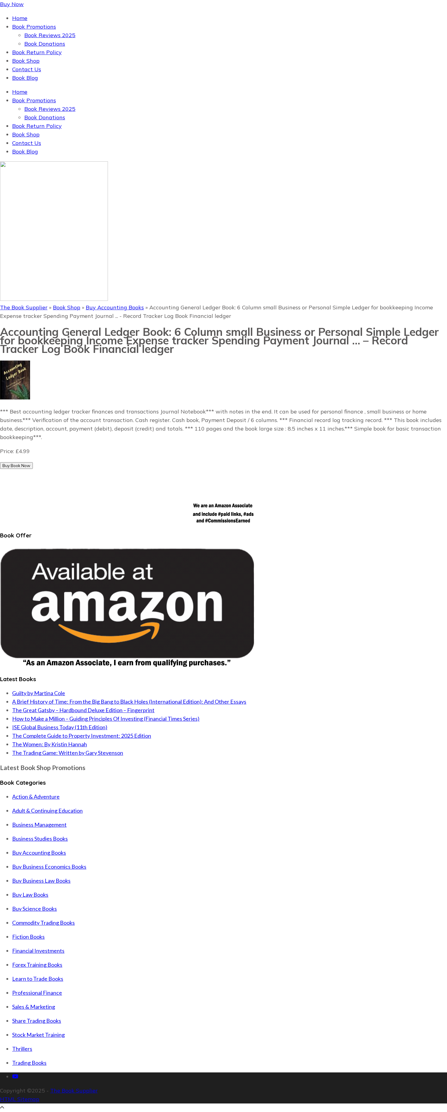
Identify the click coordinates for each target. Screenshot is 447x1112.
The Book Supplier (23, 307)
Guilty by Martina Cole (38, 693)
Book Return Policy (37, 52)
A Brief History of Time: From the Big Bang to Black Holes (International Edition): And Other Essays (129, 701)
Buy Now (12, 4)
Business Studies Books (40, 838)
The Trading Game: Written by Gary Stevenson (67, 752)
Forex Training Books (37, 964)
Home (19, 18)
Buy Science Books (34, 908)
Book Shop (26, 60)
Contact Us (26, 69)
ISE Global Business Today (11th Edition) (59, 727)
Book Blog (25, 77)
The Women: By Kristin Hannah (49, 744)
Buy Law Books (30, 894)
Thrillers (22, 1048)
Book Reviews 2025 (49, 35)
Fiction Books (28, 936)
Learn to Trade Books (37, 978)
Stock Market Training (38, 1034)
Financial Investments (38, 950)
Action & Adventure (36, 796)
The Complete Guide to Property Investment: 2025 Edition (81, 735)
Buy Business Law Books (41, 880)
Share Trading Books (36, 1020)
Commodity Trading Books (43, 922)
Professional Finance (37, 992)
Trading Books (29, 1062)
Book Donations (44, 43)
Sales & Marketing (33, 1006)
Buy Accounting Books (115, 307)
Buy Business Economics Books (49, 866)
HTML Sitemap (19, 1099)
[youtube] (15, 1076)
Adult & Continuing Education (47, 810)
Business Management (39, 824)
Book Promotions (34, 26)
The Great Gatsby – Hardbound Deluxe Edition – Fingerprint (83, 710)
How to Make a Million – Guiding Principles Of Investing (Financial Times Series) (105, 718)
